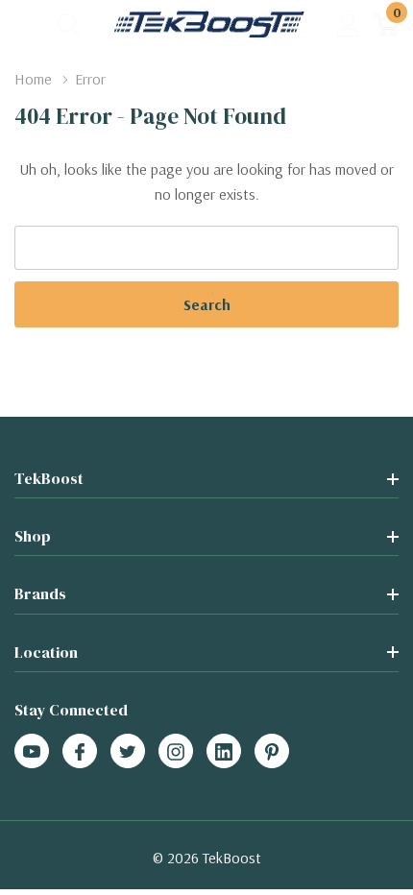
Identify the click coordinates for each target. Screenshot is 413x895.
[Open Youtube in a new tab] (31, 752)
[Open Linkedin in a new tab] (223, 752)
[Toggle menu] (28, 24)
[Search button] (70, 24)
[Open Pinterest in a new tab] (271, 752)
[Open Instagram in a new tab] (175, 752)
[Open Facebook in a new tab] (79, 752)
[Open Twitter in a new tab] (127, 752)
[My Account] (348, 24)
